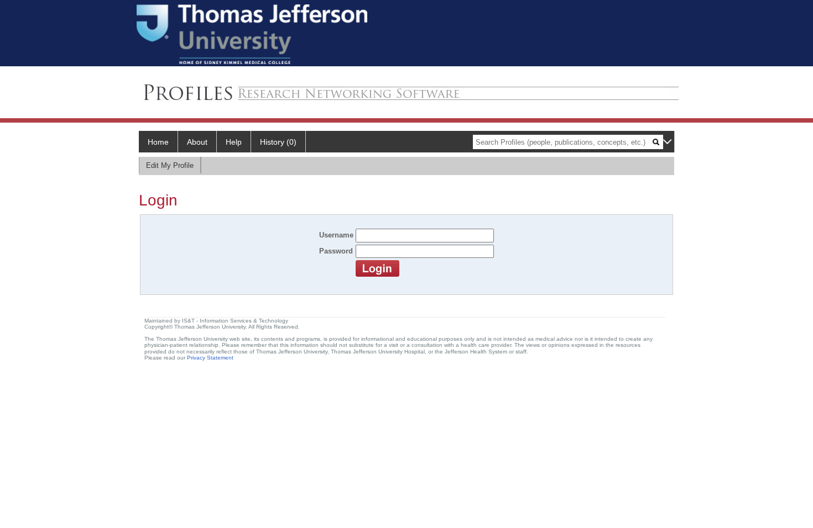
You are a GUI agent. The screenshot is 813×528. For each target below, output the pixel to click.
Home (158, 142)
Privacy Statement (210, 358)
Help (234, 142)
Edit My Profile (170, 165)
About (197, 142)
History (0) (278, 142)
